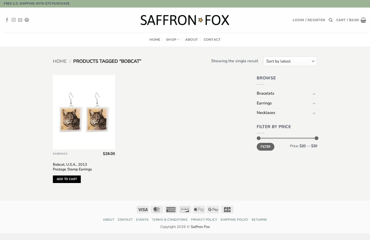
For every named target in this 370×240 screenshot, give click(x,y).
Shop (171, 39)
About (191, 39)
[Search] (330, 20)
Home (155, 39)
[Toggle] (314, 94)
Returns (259, 220)
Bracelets (265, 93)
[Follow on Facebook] (7, 20)
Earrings (264, 103)
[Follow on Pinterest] (27, 20)
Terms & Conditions (170, 220)
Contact (212, 39)
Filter (265, 147)
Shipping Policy (234, 220)
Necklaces (266, 112)
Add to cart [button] (67, 179)
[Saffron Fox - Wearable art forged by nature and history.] (185, 20)
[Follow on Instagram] (14, 20)
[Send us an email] (20, 20)
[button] (309, 20)
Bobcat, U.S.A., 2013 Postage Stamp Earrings (72, 166)
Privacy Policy (204, 220)
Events (142, 220)
